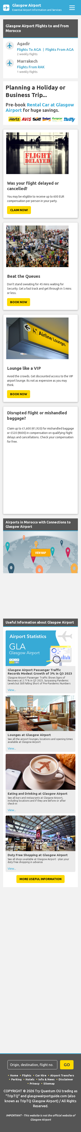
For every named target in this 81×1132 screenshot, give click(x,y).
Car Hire (40, 1075)
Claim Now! (19, 210)
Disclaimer (66, 1079)
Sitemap (49, 1083)
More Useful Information (40, 879)
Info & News (46, 1079)
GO (67, 1064)
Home (14, 1075)
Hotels (30, 1079)
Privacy (34, 1083)
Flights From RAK (31, 67)
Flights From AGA (59, 49)
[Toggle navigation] (72, 7)
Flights (26, 1075)
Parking (16, 1079)
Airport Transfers (62, 1075)
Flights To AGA (29, 49)
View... (12, 690)
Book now (18, 302)
